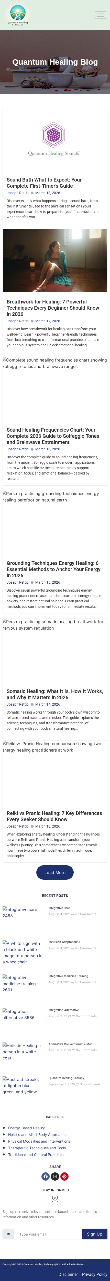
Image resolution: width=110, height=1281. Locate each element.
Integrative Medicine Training (68, 976)
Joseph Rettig (18, 193)
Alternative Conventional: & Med (71, 1044)
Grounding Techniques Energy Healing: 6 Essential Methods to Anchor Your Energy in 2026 (54, 569)
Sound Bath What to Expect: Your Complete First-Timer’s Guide (44, 183)
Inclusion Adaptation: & (65, 942)
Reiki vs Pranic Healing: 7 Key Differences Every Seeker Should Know (54, 816)
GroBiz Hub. (79, 1264)
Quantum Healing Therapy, (67, 1078)
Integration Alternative (64, 1010)
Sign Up (94, 1234)
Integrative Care (59, 908)
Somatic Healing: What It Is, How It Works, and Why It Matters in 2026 (55, 694)
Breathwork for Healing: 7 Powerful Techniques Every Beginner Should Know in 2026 (53, 308)
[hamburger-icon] (100, 15)
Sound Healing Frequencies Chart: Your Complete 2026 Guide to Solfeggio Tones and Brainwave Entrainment (53, 436)
